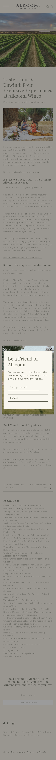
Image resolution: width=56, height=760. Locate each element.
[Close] (51, 349)
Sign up (14, 398)
